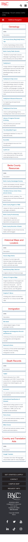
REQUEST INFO (14, 488)
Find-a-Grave (6, 415)
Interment (6, 389)
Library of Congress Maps (10, 277)
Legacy (5, 373)
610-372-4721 (14, 509)
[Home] (9, 4)
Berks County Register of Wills (11, 204)
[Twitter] (14, 521)
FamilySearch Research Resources (12, 98)
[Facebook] (7, 521)
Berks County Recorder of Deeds (12, 226)
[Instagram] (21, 529)
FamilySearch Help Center (10, 79)
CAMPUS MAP (14, 484)
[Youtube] (21, 521)
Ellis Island (6, 321)
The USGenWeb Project (10, 130)
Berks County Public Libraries (11, 51)
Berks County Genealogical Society (13, 181)
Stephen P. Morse (8, 293)
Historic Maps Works (9, 256)
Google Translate (8, 454)
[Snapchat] (14, 528)
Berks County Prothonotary (11, 214)
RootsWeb (6, 140)
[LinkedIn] (7, 529)
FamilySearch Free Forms (10, 108)
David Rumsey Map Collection (11, 269)
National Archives (8, 345)
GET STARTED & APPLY (14, 475)
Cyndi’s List (6, 150)
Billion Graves (7, 425)
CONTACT (14, 479)
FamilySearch (7, 63)
